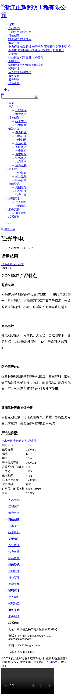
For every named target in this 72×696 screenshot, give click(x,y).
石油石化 (49, 46)
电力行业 (14, 46)
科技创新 (14, 35)
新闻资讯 (14, 61)
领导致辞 (25, 57)
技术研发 (25, 39)
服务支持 (14, 75)
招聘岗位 (25, 72)
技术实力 (14, 39)
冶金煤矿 (21, 150)
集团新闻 (14, 64)
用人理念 (14, 72)
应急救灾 (58, 50)
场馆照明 (35, 50)
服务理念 (14, 79)
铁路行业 (25, 46)
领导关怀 (37, 64)
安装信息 (18, 440)
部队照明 (61, 46)
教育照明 (25, 31)
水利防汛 (46, 50)
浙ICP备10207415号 (45, 662)
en (2, 93)
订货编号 (30, 440)
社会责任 (37, 57)
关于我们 (14, 53)
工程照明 (14, 31)
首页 (11, 24)
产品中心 (14, 28)
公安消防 (37, 46)
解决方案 (14, 42)
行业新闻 (25, 64)
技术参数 (7, 440)
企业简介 (14, 57)
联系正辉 (14, 83)
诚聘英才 (14, 68)
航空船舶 (23, 50)
